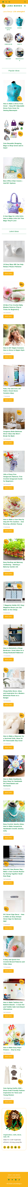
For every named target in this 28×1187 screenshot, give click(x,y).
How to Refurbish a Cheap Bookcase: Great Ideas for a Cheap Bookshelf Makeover (13, 650)
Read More (8, 273)
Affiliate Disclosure (14, 1177)
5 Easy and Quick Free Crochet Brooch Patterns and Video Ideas (14, 962)
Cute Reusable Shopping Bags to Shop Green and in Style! (13, 146)
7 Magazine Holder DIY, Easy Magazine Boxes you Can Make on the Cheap (13, 607)
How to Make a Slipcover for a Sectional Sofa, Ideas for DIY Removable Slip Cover (13, 738)
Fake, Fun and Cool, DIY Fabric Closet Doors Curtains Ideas (12, 391)
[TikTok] (19, 1179)
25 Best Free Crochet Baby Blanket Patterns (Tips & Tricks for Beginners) (13, 307)
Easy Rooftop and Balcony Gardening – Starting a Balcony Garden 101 (13, 565)
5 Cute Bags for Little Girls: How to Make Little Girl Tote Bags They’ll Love (13, 218)
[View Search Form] (25, 2)
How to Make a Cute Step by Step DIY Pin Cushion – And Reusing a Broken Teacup (13, 522)
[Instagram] (9, 2)
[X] (6, 2)
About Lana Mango (14, 1174)
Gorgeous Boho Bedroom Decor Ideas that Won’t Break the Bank (12, 434)
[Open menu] (24, 6)
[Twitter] (12, 1179)
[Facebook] (3, 2)
